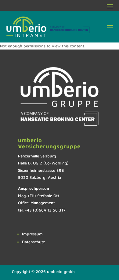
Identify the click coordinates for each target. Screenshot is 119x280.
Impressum (32, 233)
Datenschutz (33, 241)
